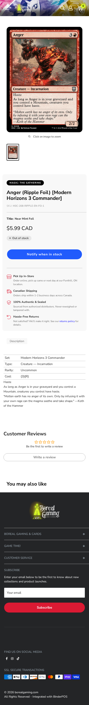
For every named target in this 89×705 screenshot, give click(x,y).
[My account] (71, 8)
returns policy (67, 321)
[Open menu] (7, 8)
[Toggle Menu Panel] (44, 498)
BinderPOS (60, 697)
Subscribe (44, 607)
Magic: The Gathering (25, 182)
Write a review (44, 457)
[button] (44, 254)
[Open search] (62, 8)
